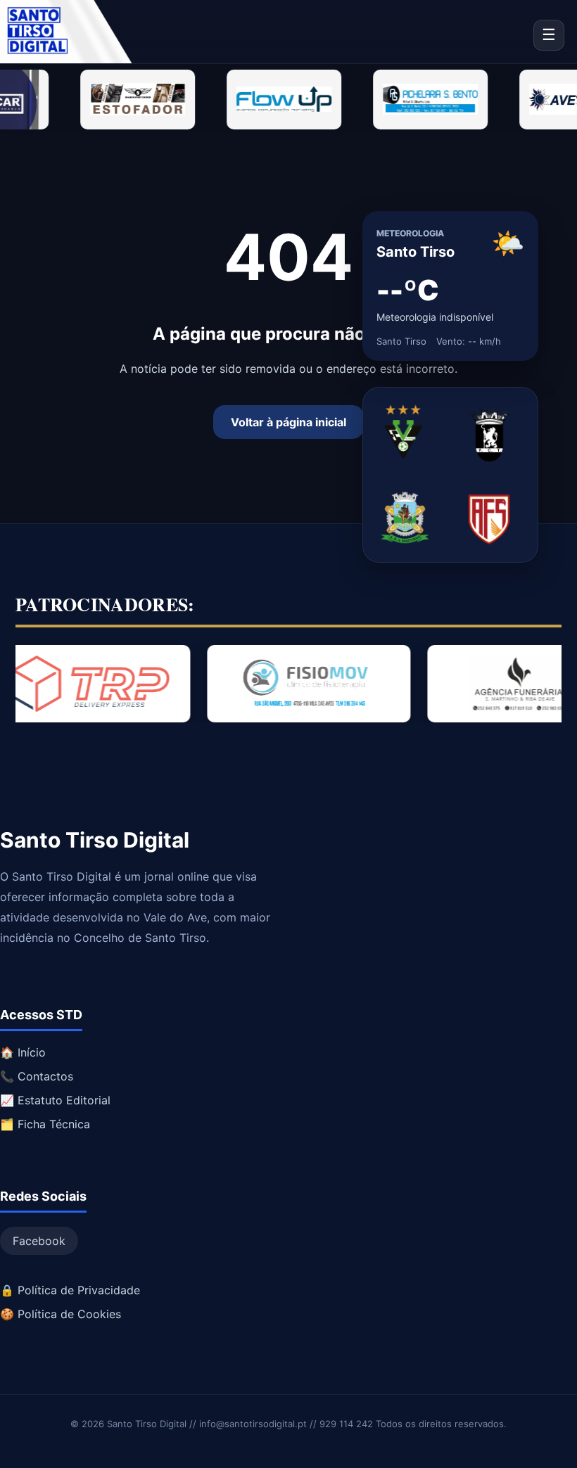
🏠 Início (23, 1052)
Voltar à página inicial (288, 422)
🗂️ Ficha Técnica (45, 1124)
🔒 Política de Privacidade (70, 1290)
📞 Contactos (36, 1076)
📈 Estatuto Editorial (55, 1100)
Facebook (39, 1241)
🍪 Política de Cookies (60, 1314)
